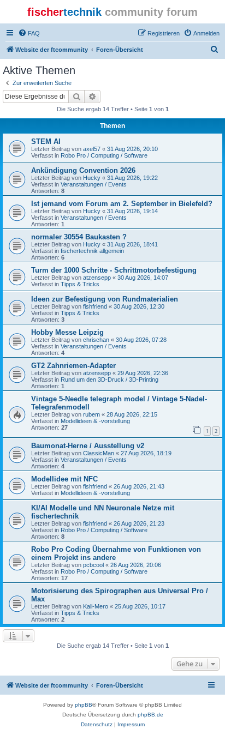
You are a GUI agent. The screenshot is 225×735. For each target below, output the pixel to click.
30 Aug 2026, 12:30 (139, 306)
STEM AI (46, 141)
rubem (91, 414)
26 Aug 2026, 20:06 (135, 565)
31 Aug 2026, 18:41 (132, 244)
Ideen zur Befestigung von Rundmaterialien (104, 299)
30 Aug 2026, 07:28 (141, 339)
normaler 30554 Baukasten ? (79, 237)
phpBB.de (150, 715)
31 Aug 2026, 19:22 (132, 177)
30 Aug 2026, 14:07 (142, 277)
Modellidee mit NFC (64, 479)
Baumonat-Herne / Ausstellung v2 (87, 446)
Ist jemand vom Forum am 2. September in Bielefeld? (121, 204)
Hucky (91, 177)
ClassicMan (98, 453)
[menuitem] (29, 33)
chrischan (96, 339)
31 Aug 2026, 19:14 (132, 211)
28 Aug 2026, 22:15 (131, 414)
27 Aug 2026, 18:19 (146, 453)
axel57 (91, 149)
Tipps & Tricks (80, 284)
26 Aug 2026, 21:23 (139, 523)
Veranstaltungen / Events (94, 184)
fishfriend (95, 306)
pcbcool (93, 565)
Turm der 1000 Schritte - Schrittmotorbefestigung (114, 270)
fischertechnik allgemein (92, 251)
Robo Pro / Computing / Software (104, 155)
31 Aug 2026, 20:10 (132, 149)
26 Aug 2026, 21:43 (139, 486)
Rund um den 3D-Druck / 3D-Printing (109, 379)
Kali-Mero (95, 606)
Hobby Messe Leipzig (67, 332)
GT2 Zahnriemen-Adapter (73, 366)
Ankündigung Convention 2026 (83, 170)
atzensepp (97, 277)
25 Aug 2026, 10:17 (140, 606)
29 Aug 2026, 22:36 (142, 373)
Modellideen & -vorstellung (95, 421)
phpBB (83, 705)
